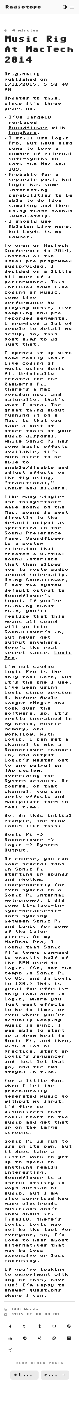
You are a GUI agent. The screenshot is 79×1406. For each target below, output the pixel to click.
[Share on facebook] (10, 1326)
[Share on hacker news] (69, 1338)
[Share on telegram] (10, 1350)
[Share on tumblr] (39, 1326)
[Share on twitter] (25, 1326)
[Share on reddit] (25, 1338)
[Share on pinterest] (69, 1326)
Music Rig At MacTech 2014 (39, 49)
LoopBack (22, 133)
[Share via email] (54, 1326)
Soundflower (28, 127)
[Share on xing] (39, 1338)
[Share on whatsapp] (54, 1338)
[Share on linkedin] (10, 1338)
